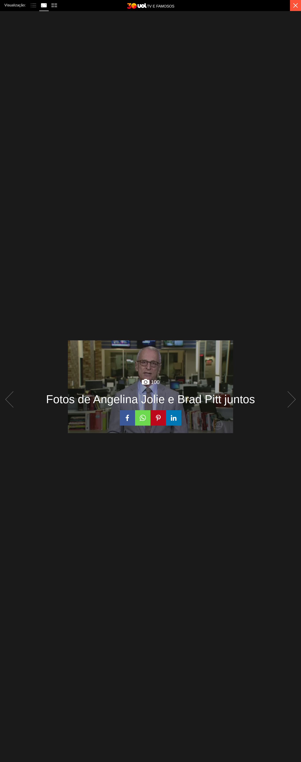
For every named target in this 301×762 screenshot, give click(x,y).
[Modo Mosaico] (54, 5)
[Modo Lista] (34, 5)
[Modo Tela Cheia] (44, 5)
